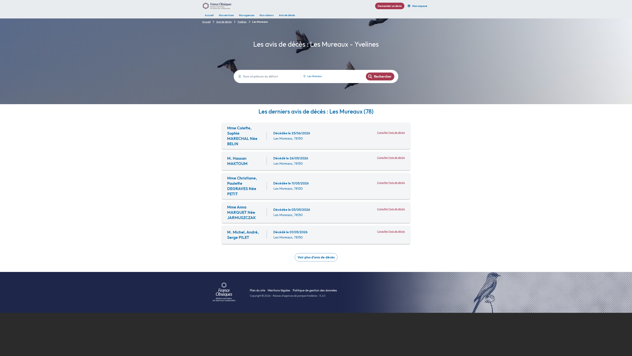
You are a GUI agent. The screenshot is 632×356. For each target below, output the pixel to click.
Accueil (206, 21)
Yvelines (242, 21)
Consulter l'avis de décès (391, 132)
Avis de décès (224, 21)
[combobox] (332, 76)
